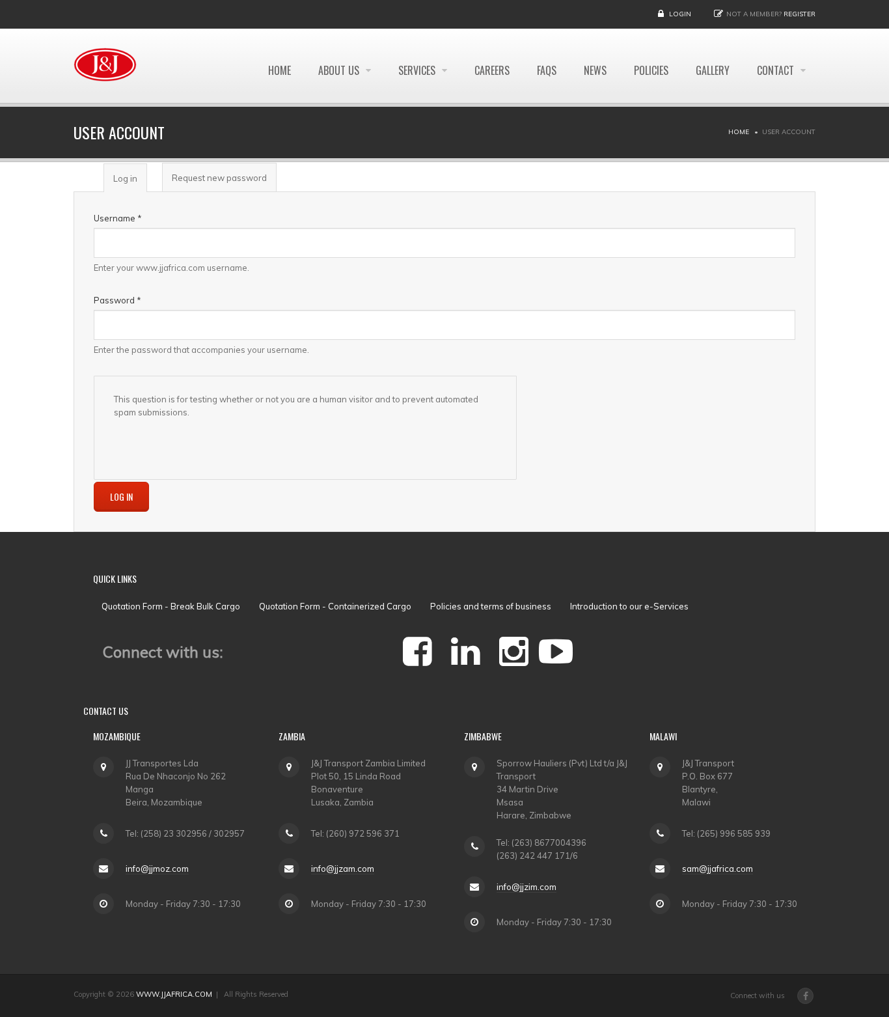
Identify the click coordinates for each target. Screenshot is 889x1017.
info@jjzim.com (526, 887)
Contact (777, 70)
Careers (492, 70)
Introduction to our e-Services (629, 606)
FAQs (546, 70)
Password (117, 300)
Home (279, 70)
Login (680, 14)
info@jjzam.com (342, 868)
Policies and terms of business (490, 606)
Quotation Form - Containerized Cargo (335, 606)
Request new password (219, 178)
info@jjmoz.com (157, 868)
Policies (651, 70)
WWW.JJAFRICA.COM (174, 994)
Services (418, 70)
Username (118, 218)
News (595, 70)
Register (799, 14)
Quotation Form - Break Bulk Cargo (171, 606)
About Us (340, 70)
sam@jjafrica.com (717, 868)
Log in (129, 183)
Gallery (713, 70)
